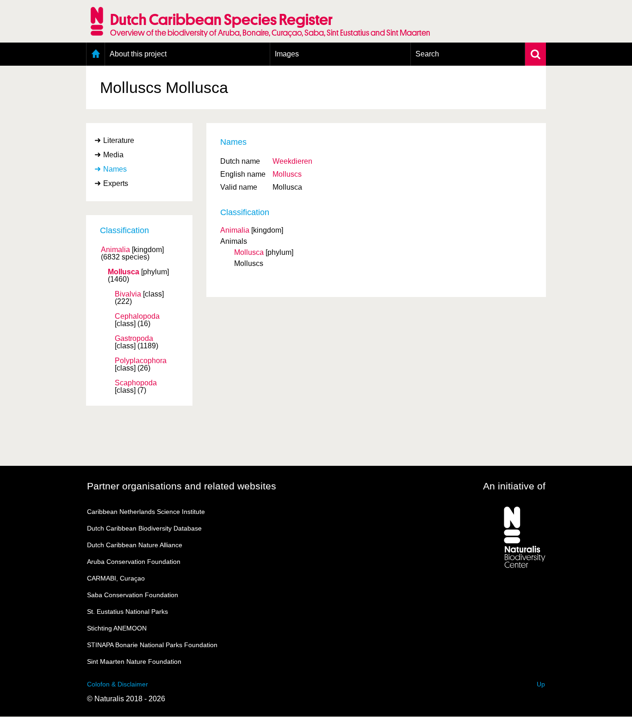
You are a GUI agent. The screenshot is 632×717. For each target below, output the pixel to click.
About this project (138, 54)
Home (96, 54)
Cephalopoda (137, 316)
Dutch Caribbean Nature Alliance (134, 545)
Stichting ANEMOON (117, 628)
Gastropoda (134, 338)
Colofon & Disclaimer (117, 684)
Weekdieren (292, 161)
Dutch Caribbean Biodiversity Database (144, 528)
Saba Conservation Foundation (132, 595)
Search (427, 54)
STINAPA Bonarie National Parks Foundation (152, 645)
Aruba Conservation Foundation (133, 561)
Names (115, 169)
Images (287, 54)
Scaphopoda (136, 383)
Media (113, 155)
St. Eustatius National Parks (127, 611)
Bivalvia (128, 294)
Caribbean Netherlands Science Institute (146, 511)
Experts (115, 183)
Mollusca (123, 272)
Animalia (115, 249)
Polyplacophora (141, 361)
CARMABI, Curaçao (116, 578)
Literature (118, 140)
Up (541, 684)
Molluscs (287, 174)
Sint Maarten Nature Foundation (134, 661)
